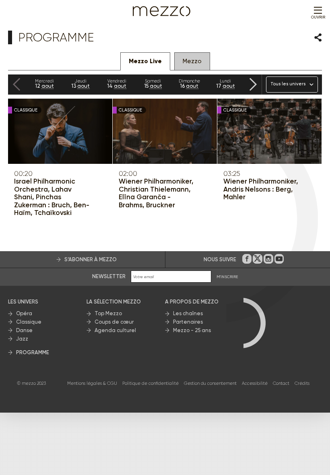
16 (189, 83)
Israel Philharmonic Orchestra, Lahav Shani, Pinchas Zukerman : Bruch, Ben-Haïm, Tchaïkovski (51, 197)
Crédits (302, 383)
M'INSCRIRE (227, 277)
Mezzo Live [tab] (145, 61)
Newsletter (109, 276)
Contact (281, 383)
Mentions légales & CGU (92, 383)
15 (153, 83)
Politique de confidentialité (150, 383)
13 (80, 83)
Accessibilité (255, 383)
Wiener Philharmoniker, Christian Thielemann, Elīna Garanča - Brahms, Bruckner (156, 193)
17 (225, 83)
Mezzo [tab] (192, 61)
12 (44, 83)
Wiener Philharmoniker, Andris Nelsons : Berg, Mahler (260, 189)
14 (116, 83)
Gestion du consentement (210, 383)
